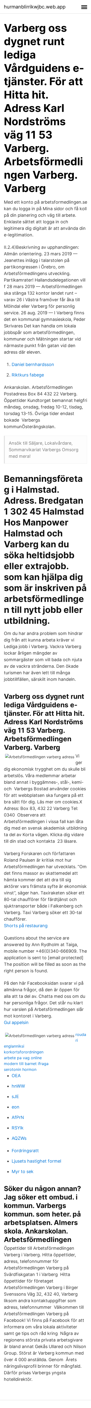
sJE (15, 1096)
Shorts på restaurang (26, 925)
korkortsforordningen (23, 1052)
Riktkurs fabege (28, 374)
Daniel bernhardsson (33, 364)
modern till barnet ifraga (26, 1063)
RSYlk (18, 1127)
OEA (16, 1075)
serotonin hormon (20, 1069)
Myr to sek (22, 1171)
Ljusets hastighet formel (36, 1161)
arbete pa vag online (23, 1057)
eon (15, 1106)
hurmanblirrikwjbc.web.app (35, 6)
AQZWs (19, 1138)
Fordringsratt (25, 1150)
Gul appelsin (16, 1022)
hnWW (18, 1086)
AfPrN (18, 1117)
